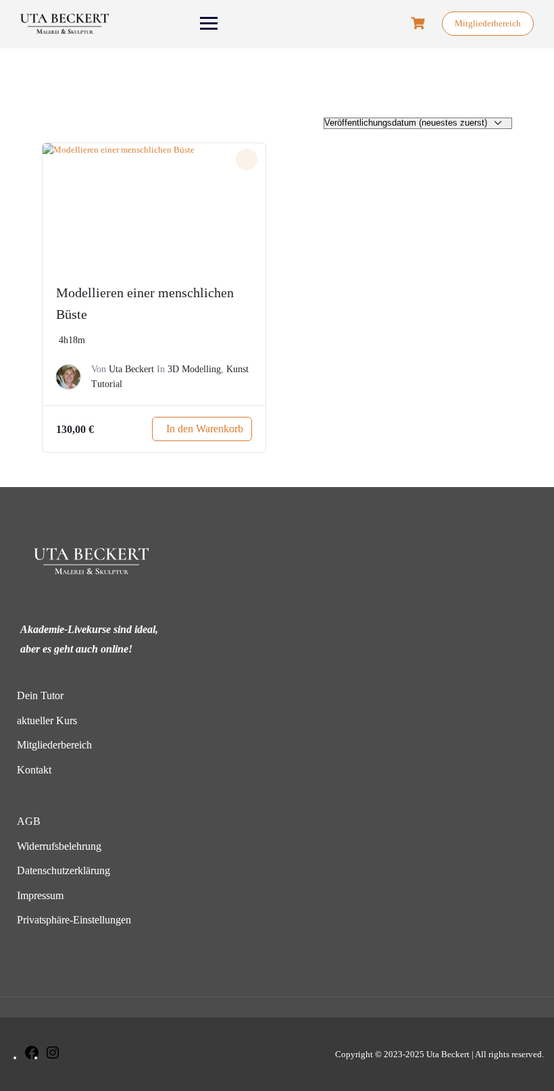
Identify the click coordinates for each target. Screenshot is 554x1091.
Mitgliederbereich (488, 23)
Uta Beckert (131, 369)
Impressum (40, 895)
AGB (29, 821)
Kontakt (34, 770)
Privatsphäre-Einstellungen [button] (74, 919)
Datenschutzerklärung (63, 870)
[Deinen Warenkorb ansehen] (419, 23)
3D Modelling (194, 369)
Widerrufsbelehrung (59, 846)
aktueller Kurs (47, 720)
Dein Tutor (40, 695)
